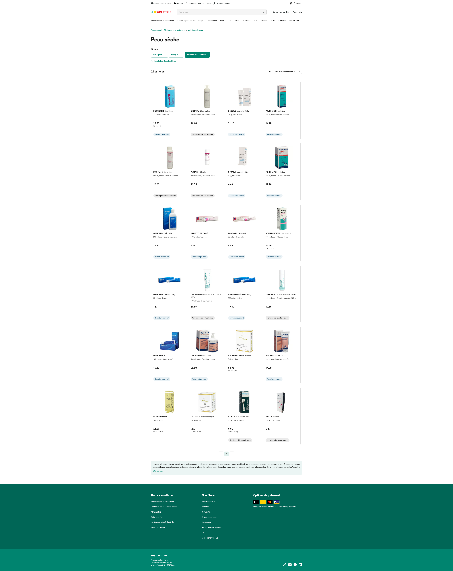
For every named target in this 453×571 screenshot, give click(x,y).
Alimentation (156, 512)
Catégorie (157, 55)
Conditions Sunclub (210, 538)
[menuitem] (162, 20)
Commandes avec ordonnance (199, 3)
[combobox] (218, 12)
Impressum (206, 522)
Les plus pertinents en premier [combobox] (287, 71)
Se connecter (279, 12)
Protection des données (212, 527)
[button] (295, 3)
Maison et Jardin (158, 527)
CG (203, 533)
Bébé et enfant (157, 517)
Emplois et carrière (223, 3)
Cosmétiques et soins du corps (164, 507)
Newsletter (206, 512)
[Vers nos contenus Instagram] (290, 564)
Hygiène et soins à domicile (162, 522)
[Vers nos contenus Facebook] (295, 564)
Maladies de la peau (195, 30)
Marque (174, 55)
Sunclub (205, 507)
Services (179, 3)
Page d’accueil (156, 30)
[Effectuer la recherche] (263, 12)
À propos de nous (209, 517)
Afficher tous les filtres (197, 55)
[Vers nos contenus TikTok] (284, 564)
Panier (295, 12)
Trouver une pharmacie (162, 3)
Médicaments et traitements (174, 30)
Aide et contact (208, 501)
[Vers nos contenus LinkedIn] (300, 564)
